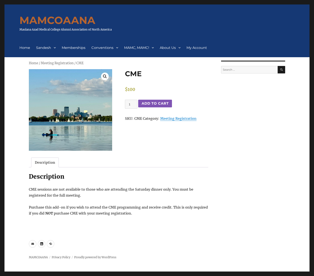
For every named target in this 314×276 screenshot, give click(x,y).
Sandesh (43, 48)
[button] (105, 76)
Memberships (73, 48)
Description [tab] (45, 162)
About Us (168, 48)
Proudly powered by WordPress (95, 257)
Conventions (102, 48)
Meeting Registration (57, 63)
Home (24, 48)
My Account (196, 48)
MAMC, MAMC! (136, 48)
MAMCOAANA (57, 20)
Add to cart (155, 103)
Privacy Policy (61, 257)
